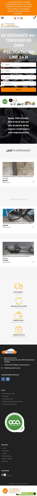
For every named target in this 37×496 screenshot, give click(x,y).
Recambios (6, 451)
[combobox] (18, 64)
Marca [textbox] (7, 64)
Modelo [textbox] (7, 71)
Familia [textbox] (7, 77)
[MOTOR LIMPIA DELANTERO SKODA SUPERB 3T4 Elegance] (18, 248)
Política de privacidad (9, 393)
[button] (10, 199)
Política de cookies (8, 399)
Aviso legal (6, 396)
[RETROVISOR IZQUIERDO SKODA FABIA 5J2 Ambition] (18, 216)
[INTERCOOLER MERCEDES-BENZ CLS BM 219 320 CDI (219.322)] (18, 169)
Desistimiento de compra (10, 404)
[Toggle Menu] (2, 18)
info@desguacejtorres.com (12, 368)
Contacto (5, 461)
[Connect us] (3, 379)
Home (4, 448)
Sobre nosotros (7, 456)
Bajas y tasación (7, 458)
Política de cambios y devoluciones (12, 401)
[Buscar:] (16, 27)
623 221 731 (11, 25)
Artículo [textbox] (8, 83)
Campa (5, 453)
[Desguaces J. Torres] (18, 17)
